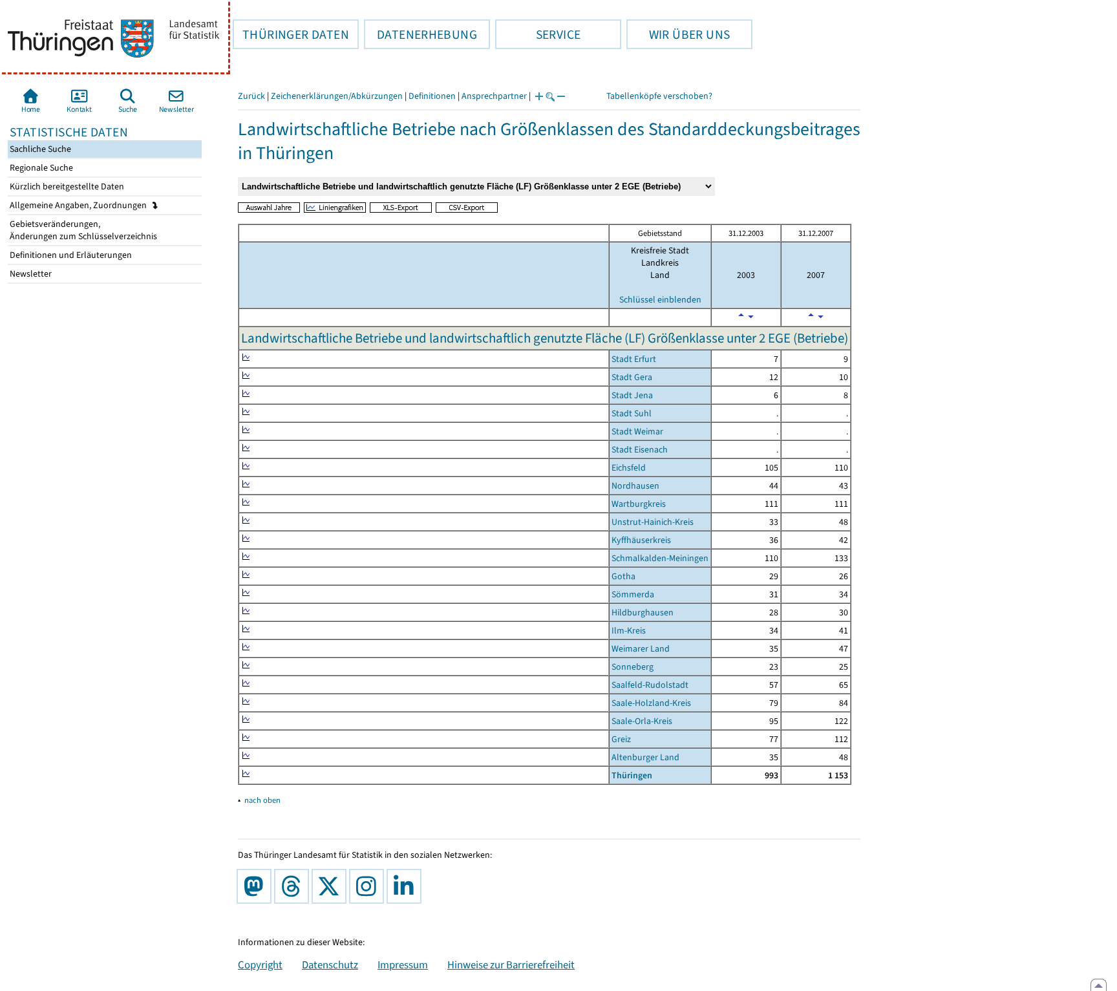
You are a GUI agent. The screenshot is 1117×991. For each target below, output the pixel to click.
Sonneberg (633, 667)
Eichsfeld (629, 468)
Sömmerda (633, 594)
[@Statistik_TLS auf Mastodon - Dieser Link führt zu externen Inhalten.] (256, 886)
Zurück (251, 96)
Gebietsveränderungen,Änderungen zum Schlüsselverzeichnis (82, 230)
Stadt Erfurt (634, 359)
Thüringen (632, 775)
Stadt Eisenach (640, 449)
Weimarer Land (641, 649)
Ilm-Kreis (629, 630)
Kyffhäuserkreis (641, 540)
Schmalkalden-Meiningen (660, 558)
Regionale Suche (40, 168)
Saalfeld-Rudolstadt (650, 685)
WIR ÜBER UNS (678, 34)
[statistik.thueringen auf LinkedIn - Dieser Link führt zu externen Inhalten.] (406, 886)
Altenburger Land (645, 757)
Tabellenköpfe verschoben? (659, 96)
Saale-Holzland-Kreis (651, 703)
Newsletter (30, 274)
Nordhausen (635, 486)
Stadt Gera (632, 377)
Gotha (623, 576)
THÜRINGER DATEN (291, 34)
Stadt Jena (632, 395)
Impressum (403, 964)
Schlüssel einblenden (660, 299)
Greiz (621, 739)
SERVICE (537, 34)
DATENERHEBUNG (420, 34)
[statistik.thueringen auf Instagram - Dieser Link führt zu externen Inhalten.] (369, 886)
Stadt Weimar (637, 431)
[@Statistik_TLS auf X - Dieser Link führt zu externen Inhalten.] (331, 886)
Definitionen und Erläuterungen (70, 255)
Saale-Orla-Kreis (642, 721)
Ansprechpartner (494, 96)
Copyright (260, 964)
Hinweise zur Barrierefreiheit (511, 964)
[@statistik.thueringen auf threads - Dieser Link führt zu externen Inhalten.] (294, 886)
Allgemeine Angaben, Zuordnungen (79, 205)
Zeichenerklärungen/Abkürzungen (337, 96)
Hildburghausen (643, 612)
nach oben (262, 799)
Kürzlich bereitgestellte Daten (66, 186)
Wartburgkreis (639, 504)
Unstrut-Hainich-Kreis (653, 522)
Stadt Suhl (632, 413)
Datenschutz (330, 964)
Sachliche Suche (39, 149)
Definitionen (432, 96)
